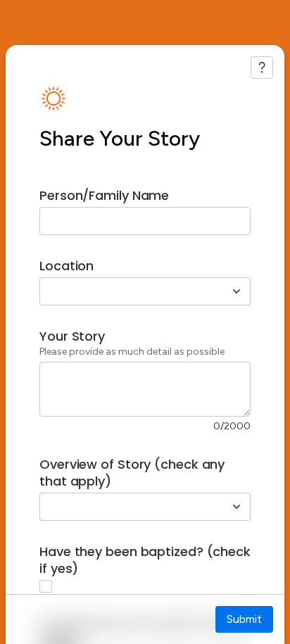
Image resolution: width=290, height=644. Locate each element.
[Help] (262, 67)
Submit (244, 619)
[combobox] (129, 291)
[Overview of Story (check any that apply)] (236, 506)
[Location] (236, 291)
